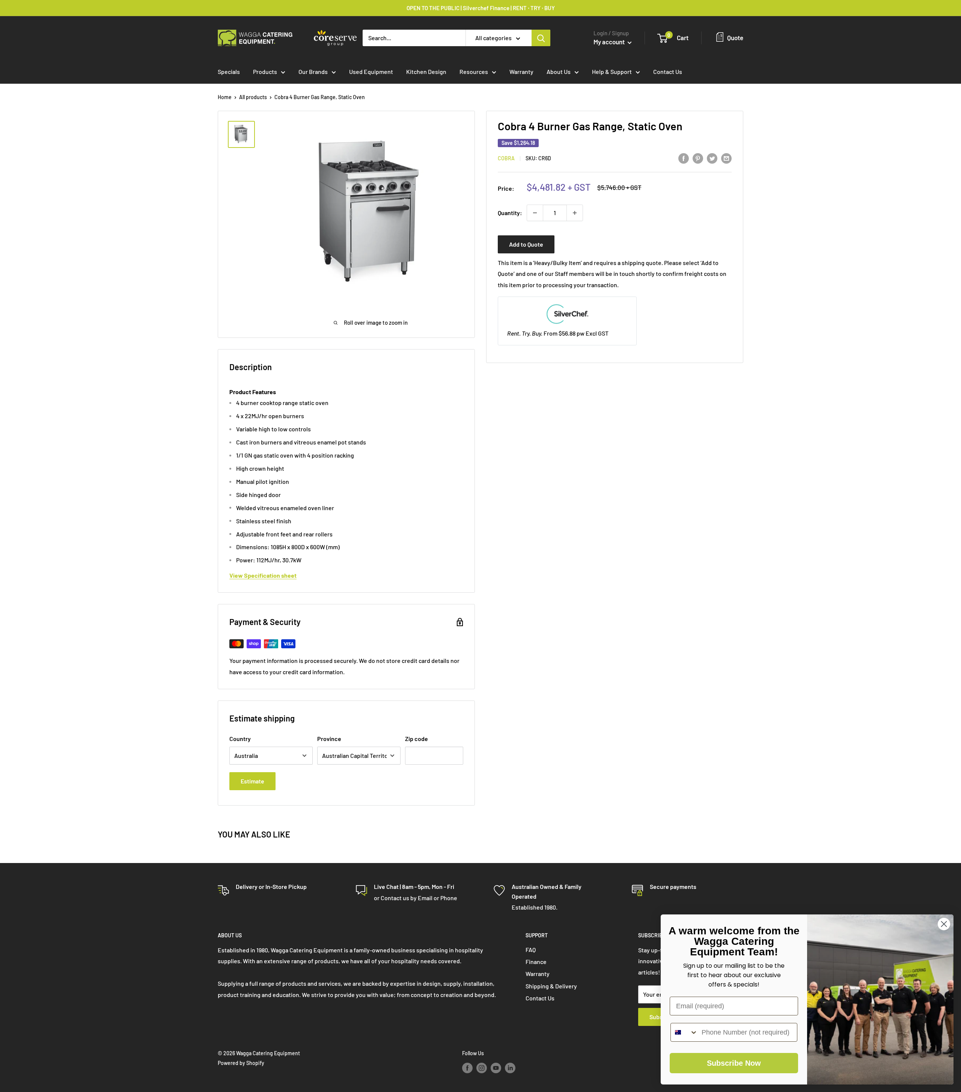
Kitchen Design (426, 71)
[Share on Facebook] (683, 158)
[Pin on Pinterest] (698, 158)
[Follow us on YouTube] (496, 1068)
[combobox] (684, 1032)
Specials (229, 71)
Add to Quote (526, 244)
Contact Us (667, 71)
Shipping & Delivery (551, 986)
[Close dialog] (943, 924)
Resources (473, 71)
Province (329, 738)
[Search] (541, 38)
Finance (536, 961)
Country (240, 738)
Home (225, 97)
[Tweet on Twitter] (712, 158)
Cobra (506, 158)
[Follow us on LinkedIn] (510, 1068)
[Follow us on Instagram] (481, 1068)
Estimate (252, 781)
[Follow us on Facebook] (467, 1068)
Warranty (521, 71)
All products (253, 97)
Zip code (416, 738)
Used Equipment (371, 71)
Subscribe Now (734, 1063)
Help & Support (612, 71)
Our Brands (313, 71)
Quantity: (510, 212)
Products (265, 71)
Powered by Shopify (241, 1063)
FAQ (531, 949)
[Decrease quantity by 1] (535, 213)
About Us (559, 71)
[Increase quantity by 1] (575, 213)
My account (609, 41)
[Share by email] (726, 158)
